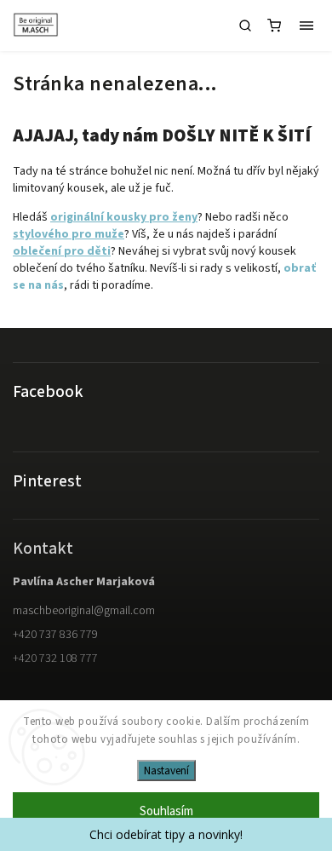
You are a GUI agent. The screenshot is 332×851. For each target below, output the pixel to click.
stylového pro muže (68, 234)
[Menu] (306, 26)
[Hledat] (245, 25)
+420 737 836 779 (55, 634)
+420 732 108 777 (55, 658)
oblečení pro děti (62, 251)
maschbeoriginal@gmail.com (84, 610)
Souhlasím (166, 811)
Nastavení (166, 770)
